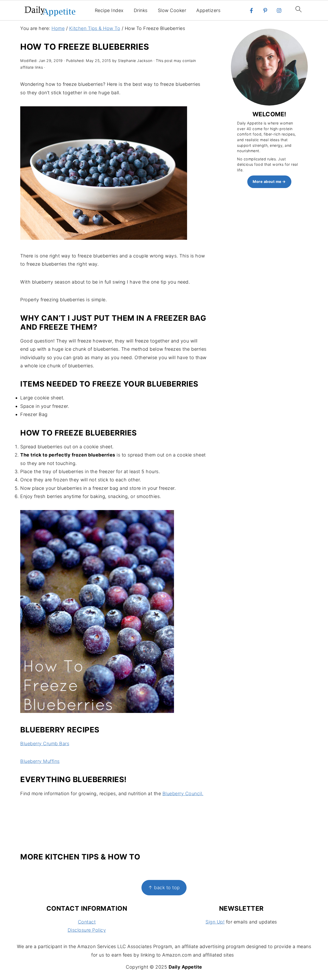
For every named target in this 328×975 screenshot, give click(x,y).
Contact (87, 922)
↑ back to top (164, 887)
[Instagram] (279, 10)
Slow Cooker (172, 10)
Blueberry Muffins (40, 761)
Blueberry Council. (182, 793)
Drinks (141, 10)
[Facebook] (251, 10)
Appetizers (208, 10)
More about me (267, 181)
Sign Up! (215, 922)
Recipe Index (109, 10)
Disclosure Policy (87, 930)
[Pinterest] (265, 10)
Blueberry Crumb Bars (44, 743)
